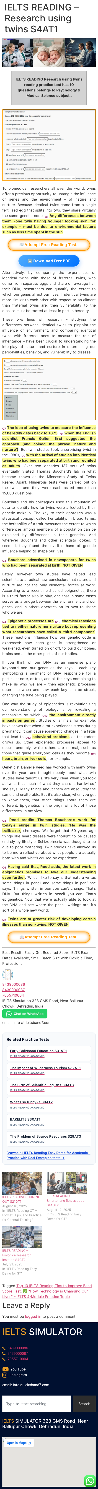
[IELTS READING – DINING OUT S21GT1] (22, 1183)
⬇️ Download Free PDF (49, 260)
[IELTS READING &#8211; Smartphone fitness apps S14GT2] (67, 1183)
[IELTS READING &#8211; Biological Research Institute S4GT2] (22, 1237)
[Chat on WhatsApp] (24, 1017)
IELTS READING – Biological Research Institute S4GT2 (16, 1255)
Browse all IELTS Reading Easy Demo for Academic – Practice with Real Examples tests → (48, 1155)
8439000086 (13, 984)
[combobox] (36, 1404)
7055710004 (13, 995)
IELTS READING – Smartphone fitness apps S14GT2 (65, 1200)
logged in (33, 1316)
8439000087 (13, 990)
